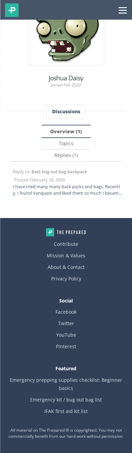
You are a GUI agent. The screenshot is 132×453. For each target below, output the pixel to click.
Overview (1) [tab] (66, 131)
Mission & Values (66, 255)
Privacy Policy (66, 278)
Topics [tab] (66, 143)
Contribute (66, 244)
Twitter (66, 323)
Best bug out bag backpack (59, 172)
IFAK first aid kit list (66, 411)
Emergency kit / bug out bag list (66, 399)
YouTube (66, 335)
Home (66, 232)
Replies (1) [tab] (66, 155)
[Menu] (122, 10)
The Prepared (12, 10)
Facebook (66, 312)
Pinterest (66, 346)
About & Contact (66, 267)
